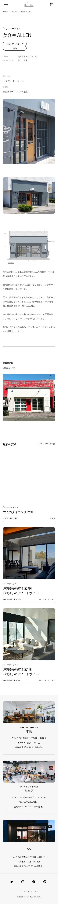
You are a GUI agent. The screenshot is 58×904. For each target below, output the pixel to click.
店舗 (15, 48)
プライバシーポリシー (29, 891)
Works (14, 11)
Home (5, 11)
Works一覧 (50, 443)
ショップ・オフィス (14, 44)
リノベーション (13, 28)
